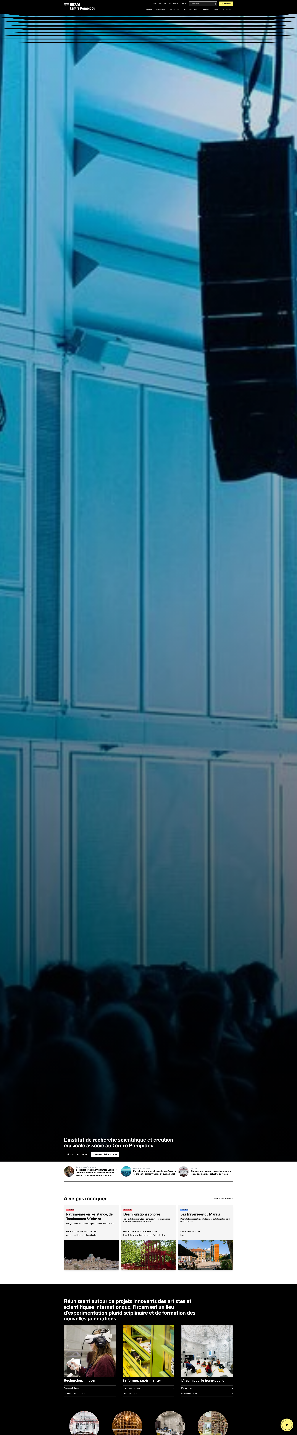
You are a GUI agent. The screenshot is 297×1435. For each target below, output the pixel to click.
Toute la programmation (223, 1198)
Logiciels (205, 9)
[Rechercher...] (215, 3)
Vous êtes (172, 3)
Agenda (148, 9)
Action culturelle (190, 9)
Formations (174, 9)
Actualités (227, 9)
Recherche (160, 9)
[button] (90, 1388)
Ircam (216, 9)
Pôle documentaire (159, 3)
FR (183, 3)
